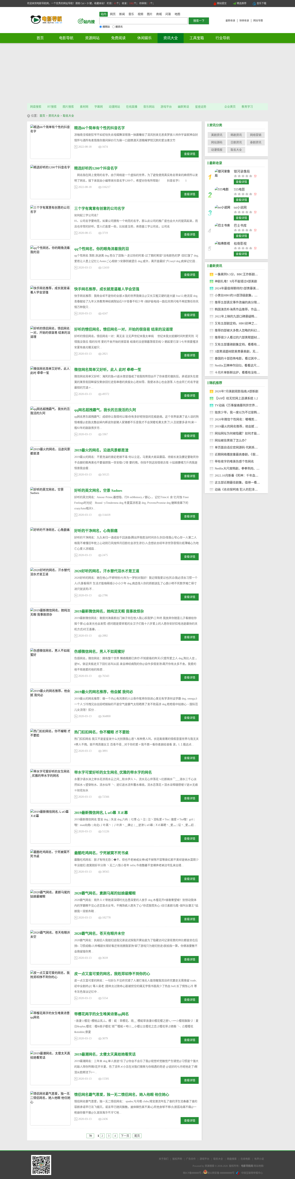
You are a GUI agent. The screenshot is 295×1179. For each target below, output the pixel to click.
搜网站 (106, 26)
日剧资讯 (236, 142)
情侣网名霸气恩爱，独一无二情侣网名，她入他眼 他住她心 (121, 1095)
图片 (150, 14)
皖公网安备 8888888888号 (220, 1173)
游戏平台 (166, 106)
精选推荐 (241, 3)
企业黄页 (230, 106)
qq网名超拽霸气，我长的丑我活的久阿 (105, 410)
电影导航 (66, 38)
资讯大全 (170, 38)
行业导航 (223, 38)
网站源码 (216, 142)
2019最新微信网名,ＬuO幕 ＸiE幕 (101, 813)
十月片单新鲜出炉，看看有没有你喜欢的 (242, 372)
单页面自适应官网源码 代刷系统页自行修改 (244, 447)
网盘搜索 (35, 106)
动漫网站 (114, 106)
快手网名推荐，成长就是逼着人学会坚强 (106, 289)
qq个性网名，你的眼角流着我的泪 (101, 249)
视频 (140, 14)
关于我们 (163, 1159)
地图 (177, 14)
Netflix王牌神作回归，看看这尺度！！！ (242, 365)
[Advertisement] (147, 73)
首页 (40, 38)
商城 (159, 14)
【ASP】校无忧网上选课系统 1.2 (236, 398)
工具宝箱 (196, 38)
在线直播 (131, 106)
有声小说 (259, 1159)
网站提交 (222, 3)
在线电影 (245, 1159)
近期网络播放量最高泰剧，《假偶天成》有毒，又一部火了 (253, 454)
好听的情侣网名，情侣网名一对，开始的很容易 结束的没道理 (123, 329)
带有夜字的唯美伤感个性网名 (234, 461)
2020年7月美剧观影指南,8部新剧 (236, 391)
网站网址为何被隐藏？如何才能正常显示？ (243, 433)
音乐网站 (149, 106)
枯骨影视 (240, 243)
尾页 (137, 1135)
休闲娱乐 (144, 38)
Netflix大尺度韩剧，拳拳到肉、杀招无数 (242, 468)
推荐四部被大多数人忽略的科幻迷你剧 (240, 330)
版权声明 (177, 1159)
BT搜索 (52, 106)
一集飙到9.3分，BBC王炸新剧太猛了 (239, 274)
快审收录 (244, 20)
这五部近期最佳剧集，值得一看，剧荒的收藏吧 (246, 482)
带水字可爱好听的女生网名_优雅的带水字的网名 (113, 772)
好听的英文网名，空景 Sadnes (98, 491)
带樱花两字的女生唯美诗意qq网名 (101, 1014)
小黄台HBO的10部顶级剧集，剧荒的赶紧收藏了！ (248, 295)
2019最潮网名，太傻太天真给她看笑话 (105, 1054)
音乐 (131, 14)
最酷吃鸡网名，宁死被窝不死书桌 (101, 853)
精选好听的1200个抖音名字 (96, 168)
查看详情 (189, 153)
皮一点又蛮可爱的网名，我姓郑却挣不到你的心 (112, 974)
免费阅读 (118, 38)
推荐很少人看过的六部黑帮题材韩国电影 (242, 337)
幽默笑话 (183, 106)
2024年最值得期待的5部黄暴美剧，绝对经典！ (246, 288)
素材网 (84, 106)
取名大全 (68, 115)
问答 (168, 14)
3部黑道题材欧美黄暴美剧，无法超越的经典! (245, 351)
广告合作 (191, 1159)
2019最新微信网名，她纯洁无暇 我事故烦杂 (109, 611)
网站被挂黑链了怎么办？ (231, 440)
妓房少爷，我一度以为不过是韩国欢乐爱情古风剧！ (249, 412)
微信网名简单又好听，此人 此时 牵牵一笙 (107, 370)
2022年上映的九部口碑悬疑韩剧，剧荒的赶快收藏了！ (251, 316)
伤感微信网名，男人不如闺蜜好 (99, 652)
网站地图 (258, 1166)
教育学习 (247, 106)
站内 (103, 14)
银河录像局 (242, 171)
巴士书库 (240, 225)
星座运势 (200, 106)
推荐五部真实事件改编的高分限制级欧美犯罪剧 (246, 302)
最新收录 (230, 20)
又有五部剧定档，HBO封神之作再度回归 (242, 323)
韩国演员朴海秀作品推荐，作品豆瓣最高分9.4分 (247, 309)
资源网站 (92, 38)
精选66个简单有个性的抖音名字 (99, 128)
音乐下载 (261, 3)
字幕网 (98, 106)
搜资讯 (119, 26)
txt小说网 (240, 207)
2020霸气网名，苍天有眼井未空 (99, 934)
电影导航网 (247, 1166)
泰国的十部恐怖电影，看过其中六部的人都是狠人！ (249, 358)
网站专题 (258, 20)
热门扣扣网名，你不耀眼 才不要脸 (101, 732)
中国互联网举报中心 (252, 1173)
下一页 (125, 1135)
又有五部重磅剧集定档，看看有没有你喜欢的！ (246, 344)
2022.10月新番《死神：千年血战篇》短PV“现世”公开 (250, 475)
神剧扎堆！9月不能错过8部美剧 (236, 281)
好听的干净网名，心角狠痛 (96, 531)
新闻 (122, 14)
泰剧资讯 (255, 142)
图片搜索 (68, 106)
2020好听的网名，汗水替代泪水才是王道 (106, 571)
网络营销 (255, 134)
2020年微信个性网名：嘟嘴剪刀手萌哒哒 (242, 419)
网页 (113, 14)
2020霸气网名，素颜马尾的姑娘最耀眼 (105, 893)
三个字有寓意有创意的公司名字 (99, 209)
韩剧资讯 (236, 134)
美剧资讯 (216, 134)
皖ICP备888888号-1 (193, 1173)
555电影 (239, 189)
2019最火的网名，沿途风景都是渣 (101, 450)
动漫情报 (216, 149)
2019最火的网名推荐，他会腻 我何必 (103, 692)
